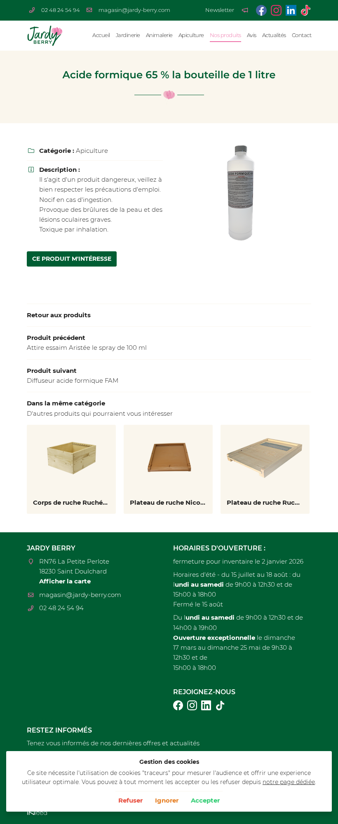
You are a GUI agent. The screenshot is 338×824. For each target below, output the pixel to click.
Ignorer (166, 800)
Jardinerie (128, 35)
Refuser (130, 800)
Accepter (205, 800)
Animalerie (159, 35)
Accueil (101, 35)
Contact (302, 35)
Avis (251, 35)
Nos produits (225, 35)
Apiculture (191, 35)
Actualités (274, 35)
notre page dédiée (289, 782)
